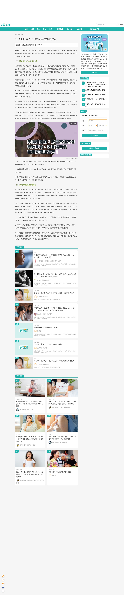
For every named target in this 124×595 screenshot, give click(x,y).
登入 (121, 24)
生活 (19, 34)
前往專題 (94, 72)
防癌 (26, 29)
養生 (38, 29)
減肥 (32, 29)
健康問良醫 (60, 29)
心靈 (22, 34)
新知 (44, 29)
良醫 (16, 34)
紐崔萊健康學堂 (94, 29)
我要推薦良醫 (94, 148)
